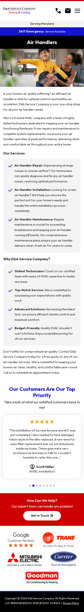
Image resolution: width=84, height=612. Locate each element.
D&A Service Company (41, 598)
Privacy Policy (71, 603)
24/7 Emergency (42, 31)
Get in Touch (42, 516)
